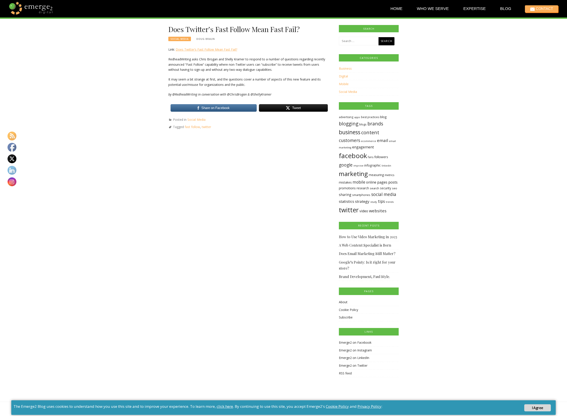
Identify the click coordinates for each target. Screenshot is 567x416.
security (385, 188)
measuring (376, 175)
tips (381, 201)
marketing (353, 173)
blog (383, 117)
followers (381, 157)
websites (377, 210)
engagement (363, 147)
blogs (363, 124)
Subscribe (346, 317)
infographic (372, 165)
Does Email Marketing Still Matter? (367, 253)
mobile (359, 182)
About (343, 302)
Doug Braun (205, 38)
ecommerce (368, 141)
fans (370, 157)
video (363, 211)
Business (345, 68)
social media (383, 194)
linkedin (386, 165)
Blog (505, 8)
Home (396, 8)
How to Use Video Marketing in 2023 (368, 236)
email (382, 140)
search (374, 188)
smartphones (361, 195)
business (349, 132)
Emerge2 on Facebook (355, 342)
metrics (389, 175)
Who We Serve (433, 8)
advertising (346, 117)
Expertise (474, 8)
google (346, 165)
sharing (345, 194)
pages (382, 182)
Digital (343, 76)
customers (349, 140)
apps (357, 117)
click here (225, 406)
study (373, 201)
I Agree (537, 407)
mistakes (345, 182)
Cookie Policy (348, 310)
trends (390, 201)
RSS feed (345, 373)
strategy (362, 201)
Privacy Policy (369, 406)
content (370, 132)
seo (394, 188)
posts (393, 182)
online (371, 182)
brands (375, 123)
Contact (544, 9)
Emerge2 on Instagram (355, 350)
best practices (370, 117)
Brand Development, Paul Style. (364, 276)
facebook (353, 155)
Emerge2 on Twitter (353, 365)
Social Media (180, 38)
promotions (347, 188)
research (363, 188)
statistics (346, 201)
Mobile (344, 84)
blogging (348, 123)
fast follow (192, 127)
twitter (206, 127)
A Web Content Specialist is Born (365, 245)
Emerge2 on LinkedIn (354, 358)
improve (358, 165)
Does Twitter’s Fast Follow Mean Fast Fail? (206, 49)
